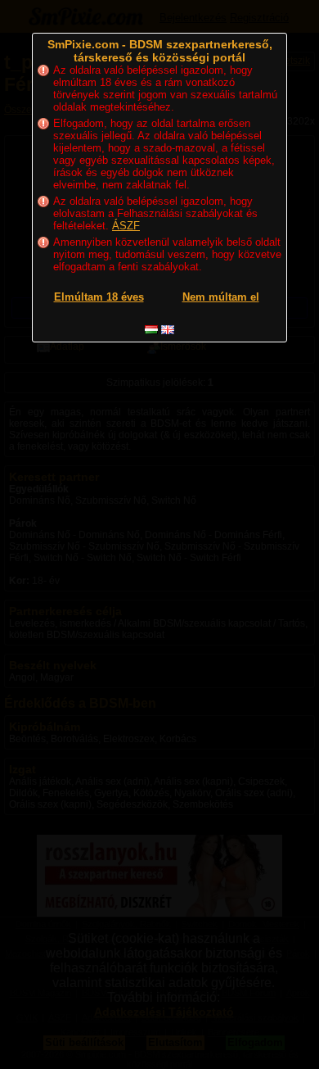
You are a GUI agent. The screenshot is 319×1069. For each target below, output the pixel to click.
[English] (167, 329)
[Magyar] (151, 329)
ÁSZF (126, 226)
